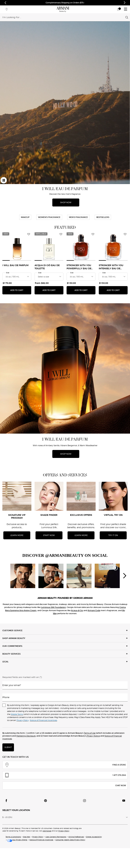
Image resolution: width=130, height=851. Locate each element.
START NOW (49, 535)
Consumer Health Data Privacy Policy (70, 840)
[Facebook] (6, 800)
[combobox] (63, 17)
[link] (118, 9)
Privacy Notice (93, 736)
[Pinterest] (45, 800)
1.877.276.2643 (119, 775)
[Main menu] (126, 9)
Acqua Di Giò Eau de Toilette (47, 267)
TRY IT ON (113, 535)
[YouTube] (124, 800)
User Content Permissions (56, 837)
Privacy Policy (63, 831)
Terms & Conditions (13, 837)
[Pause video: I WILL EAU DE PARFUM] (3, 180)
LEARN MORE (16, 535)
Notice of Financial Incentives (41, 840)
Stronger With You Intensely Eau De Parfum (111, 267)
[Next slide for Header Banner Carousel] (125, 3)
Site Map (26, 837)
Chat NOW (120, 785)
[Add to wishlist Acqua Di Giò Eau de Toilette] (61, 234)
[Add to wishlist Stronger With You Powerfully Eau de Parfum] (93, 234)
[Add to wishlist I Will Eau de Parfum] (29, 234)
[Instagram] (84, 800)
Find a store (119, 765)
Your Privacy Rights (19, 840)
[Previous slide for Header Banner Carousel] (5, 3)
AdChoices (47, 831)
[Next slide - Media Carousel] (124, 576)
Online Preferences (76, 837)
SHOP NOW (86, 2)
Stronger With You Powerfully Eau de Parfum (79, 267)
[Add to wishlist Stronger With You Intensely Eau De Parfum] (125, 234)
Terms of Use (89, 733)
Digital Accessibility (94, 837)
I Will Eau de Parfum (15, 265)
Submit (8, 747)
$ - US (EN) (7, 817)
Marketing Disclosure (26, 736)
